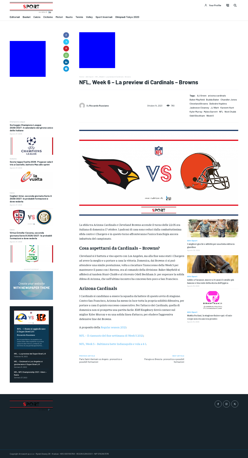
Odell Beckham (197, 115)
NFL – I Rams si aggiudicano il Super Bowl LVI (31, 330)
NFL (221, 111)
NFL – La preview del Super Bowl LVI (30, 353)
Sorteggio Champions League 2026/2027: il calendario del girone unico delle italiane (31, 128)
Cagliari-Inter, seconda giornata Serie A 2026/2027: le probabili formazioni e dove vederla (31, 198)
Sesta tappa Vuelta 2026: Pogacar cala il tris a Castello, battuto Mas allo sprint (31, 163)
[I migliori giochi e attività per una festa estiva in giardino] (212, 228)
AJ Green (202, 95)
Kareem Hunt (227, 107)
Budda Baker (212, 99)
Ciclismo (13, 159)
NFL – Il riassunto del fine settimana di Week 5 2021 (111, 335)
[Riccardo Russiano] (82, 105)
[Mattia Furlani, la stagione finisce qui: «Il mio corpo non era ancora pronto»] (212, 300)
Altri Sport (89, 77)
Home (81, 77)
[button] (235, 5)
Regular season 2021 (113, 327)
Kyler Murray (196, 111)
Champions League (17, 122)
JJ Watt (215, 107)
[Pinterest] (66, 48)
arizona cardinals (217, 95)
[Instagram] (226, 404)
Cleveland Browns (199, 103)
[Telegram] (66, 69)
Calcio (12, 193)
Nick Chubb (230, 111)
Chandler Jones (229, 99)
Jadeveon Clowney (199, 107)
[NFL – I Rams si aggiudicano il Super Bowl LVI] (31, 317)
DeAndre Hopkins (218, 103)
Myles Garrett (211, 111)
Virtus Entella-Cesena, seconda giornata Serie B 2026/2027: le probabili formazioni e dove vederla (31, 235)
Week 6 (210, 115)
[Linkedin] (66, 62)
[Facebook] (66, 35)
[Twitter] (66, 42)
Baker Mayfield (197, 99)
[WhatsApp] (66, 55)
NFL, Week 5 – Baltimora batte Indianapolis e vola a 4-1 (112, 344)
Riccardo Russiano (26, 335)
